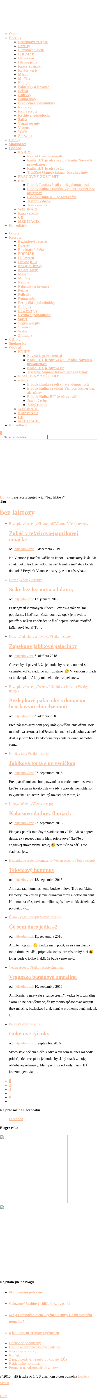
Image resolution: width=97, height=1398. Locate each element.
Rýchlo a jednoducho (34, 115)
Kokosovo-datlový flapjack (40, 813)
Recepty (15, 38)
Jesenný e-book (39, 201)
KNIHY (24, 152)
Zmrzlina (25, 136)
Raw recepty (27, 111)
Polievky (24, 95)
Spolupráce (17, 144)
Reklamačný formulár (24, 1363)
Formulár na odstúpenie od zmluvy (34, 1367)
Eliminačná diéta (31, 50)
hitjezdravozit (24, 549)
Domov (5, 497)
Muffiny (24, 79)
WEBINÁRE (28, 209)
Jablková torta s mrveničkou (42, 763)
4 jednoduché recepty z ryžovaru (34, 1333)
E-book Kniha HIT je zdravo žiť (51, 197)
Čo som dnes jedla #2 (33, 927)
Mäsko (23, 74)
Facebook (16, 1119)
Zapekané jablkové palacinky (43, 646)
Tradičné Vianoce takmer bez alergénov (57, 172)
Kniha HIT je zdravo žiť (45, 168)
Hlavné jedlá (27, 62)
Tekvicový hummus (31, 870)
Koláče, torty (28, 70)
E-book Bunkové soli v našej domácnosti (58, 185)
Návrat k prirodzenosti (44, 156)
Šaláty (23, 119)
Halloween (26, 58)
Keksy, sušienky (30, 66)
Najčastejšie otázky (22, 1351)
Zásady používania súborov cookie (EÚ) (38, 1359)
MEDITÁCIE (29, 221)
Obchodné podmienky (25, 1343)
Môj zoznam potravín (25, 1292)
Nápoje (23, 83)
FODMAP (26, 54)
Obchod (15, 148)
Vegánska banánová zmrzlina (43, 977)
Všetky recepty (77, 523)
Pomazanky (27, 99)
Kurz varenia (28, 213)
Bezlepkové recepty (33, 42)
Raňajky (24, 107)
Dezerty (24, 46)
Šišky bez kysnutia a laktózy (41, 589)
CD (20, 217)
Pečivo (23, 91)
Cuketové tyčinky (29, 1033)
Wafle (22, 132)
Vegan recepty (29, 123)
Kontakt (15, 1355)
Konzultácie (18, 225)
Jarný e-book (37, 205)
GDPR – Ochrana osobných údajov (34, 1347)
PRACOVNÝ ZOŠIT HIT (38, 176)
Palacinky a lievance (33, 87)
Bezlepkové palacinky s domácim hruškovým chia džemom (47, 703)
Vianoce (24, 128)
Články (14, 140)
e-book (23, 181)
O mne (14, 34)
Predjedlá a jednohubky (36, 103)
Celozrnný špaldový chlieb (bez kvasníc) (39, 1303)
